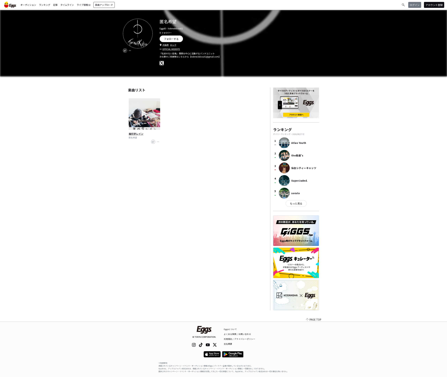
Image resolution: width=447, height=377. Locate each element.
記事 (55, 4)
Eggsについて (230, 329)
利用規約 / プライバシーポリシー (239, 338)
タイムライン (67, 4)
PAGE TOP (315, 319)
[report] (130, 50)
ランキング (44, 4)
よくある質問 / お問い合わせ (237, 334)
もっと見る (296, 203)
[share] (125, 50)
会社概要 (228, 343)
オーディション (28, 4)
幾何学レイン (136, 133)
